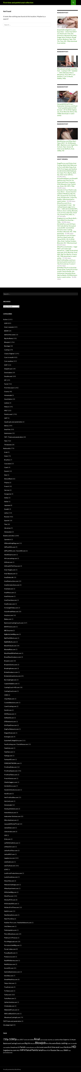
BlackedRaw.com (9, 649)
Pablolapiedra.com (10, 930)
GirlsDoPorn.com (10, 786)
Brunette (52, 1043)
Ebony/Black (8, 479)
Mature (6, 407)
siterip (61, 1050)
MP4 (22, 1050)
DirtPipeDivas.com (10, 725)
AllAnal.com (8, 562)
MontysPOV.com (9, 900)
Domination (8, 372)
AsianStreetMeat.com (11, 611)
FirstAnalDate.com (10, 767)
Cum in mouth (9, 357)
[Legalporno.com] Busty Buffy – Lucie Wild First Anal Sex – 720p (67, 220)
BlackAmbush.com (10, 646)
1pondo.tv (7, 539)
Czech (6, 467)
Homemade (8, 395)
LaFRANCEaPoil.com (11, 843)
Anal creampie (9, 327)
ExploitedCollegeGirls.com (13, 740)
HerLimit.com (8, 801)
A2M (5, 323)
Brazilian (7, 460)
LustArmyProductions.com (13, 873)
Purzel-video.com (10, 949)
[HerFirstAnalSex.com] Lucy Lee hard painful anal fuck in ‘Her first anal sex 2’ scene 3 (66, 262)
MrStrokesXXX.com (10, 903)
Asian (6, 456)
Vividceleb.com (9, 1006)
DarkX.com (8, 710)
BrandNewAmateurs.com (12, 657)
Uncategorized (8, 1025)
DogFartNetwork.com (11, 729)
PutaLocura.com (9, 957)
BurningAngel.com (10, 680)
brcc (47, 1043)
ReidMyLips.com (9, 964)
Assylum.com (8, 615)
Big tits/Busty (8, 338)
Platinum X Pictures (10, 938)
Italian (6, 501)
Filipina (6, 482)
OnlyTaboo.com (9, 926)
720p (6, 1039)
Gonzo (61, 1047)
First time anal (9, 388)
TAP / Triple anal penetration (13, 437)
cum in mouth (72, 1043)
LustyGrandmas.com (11, 877)
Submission (8, 433)
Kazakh (6, 509)
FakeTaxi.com (8, 752)
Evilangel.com (8, 737)
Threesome (7, 444)
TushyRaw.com (9, 998)
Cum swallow (8, 361)
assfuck (57, 1039)
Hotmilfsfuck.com (10, 812)
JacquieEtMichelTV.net (11, 824)
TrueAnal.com (8, 987)
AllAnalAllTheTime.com (12, 566)
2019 (28, 1039)
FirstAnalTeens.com (10, 774)
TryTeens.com (8, 991)
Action (5, 319)
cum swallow (6, 1047)
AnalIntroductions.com (11, 585)
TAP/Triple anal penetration (12, 1021)
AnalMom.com (9, 592)
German (6, 490)
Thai (5, 524)
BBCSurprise (8, 630)
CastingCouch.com (10, 691)
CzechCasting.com (10, 706)
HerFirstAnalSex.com (11, 797)
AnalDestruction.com (11, 581)
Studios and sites (8, 536)
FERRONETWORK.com (12, 763)
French (6, 486)
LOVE (6, 869)
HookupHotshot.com (11, 809)
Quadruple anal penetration (13, 422)
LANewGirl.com (9, 847)
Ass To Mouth (71, 1039)
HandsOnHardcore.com (12, 790)
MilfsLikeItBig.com (10, 892)
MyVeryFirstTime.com (11, 907)
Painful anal (8, 414)
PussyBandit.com (10, 953)
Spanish (6, 520)
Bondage (7, 346)
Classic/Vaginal (9, 353)
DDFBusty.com (9, 714)
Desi (5, 475)
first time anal (53, 1047)
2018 (25, 1039)
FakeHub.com (8, 748)
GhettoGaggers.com (10, 782)
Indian (6, 498)
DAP (5, 365)
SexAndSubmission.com (12, 972)
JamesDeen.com (9, 828)
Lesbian (6, 403)
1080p (13, 1039)
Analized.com (8, 589)
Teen (5, 441)
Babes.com (7, 619)
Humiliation (8, 399)
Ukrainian (7, 528)
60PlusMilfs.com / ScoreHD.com (15, 551)
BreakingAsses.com (10, 668)
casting (64, 1043)
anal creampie (43, 1039)
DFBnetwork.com (10, 721)
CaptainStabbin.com (11, 683)
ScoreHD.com (8, 968)
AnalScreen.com (9, 604)
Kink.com (7, 839)
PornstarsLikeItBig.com (12, 945)
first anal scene (42, 1047)
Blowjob (7, 342)
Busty (58, 1043)
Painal (28, 1050)
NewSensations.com (10, 915)
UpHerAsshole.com (10, 1002)
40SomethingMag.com (11, 543)
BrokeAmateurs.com (11, 672)
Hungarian (7, 494)
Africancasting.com (10, 558)
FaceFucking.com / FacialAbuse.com (16, 744)
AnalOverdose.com (10, 600)
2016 (18, 1039)
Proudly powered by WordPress (12, 1069)
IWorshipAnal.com (10, 820)
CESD (6, 695)
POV (48, 1050)
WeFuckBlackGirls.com (12, 1013)
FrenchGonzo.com (10, 778)
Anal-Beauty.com (9, 573)
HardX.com (8, 793)
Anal (37, 1039)
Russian (6, 517)
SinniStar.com (8, 976)
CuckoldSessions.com (11, 702)
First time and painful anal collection (18, 2)
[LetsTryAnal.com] (7, 1052)
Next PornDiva (9, 919)
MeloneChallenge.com (11, 885)
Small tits (7, 429)
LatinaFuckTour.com (11, 850)
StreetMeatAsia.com (11, 979)
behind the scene (9, 334)
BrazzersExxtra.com (10, 664)
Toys (69, 1050)
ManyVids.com (9, 881)
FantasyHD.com (9, 759)
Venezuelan (8, 532)
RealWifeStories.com (11, 960)
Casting (6, 350)
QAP (5, 418)
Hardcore (67, 1047)
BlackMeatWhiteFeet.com (12, 653)
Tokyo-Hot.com (9, 983)
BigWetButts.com (10, 642)
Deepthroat (8, 369)
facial (22, 1047)
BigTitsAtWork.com (10, 638)
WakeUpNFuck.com (10, 1010)
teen (66, 1050)
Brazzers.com (8, 661)
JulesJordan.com (9, 831)
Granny (6, 391)
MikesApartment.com (11, 888)
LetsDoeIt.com (9, 862)
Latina (6, 513)
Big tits (27, 1043)
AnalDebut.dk (8, 577)
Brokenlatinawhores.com (12, 676)
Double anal (8, 376)
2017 (22, 1039)
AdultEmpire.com (10, 554)
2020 (32, 1039)
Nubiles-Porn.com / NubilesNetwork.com (17, 922)
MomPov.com (8, 896)
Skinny (6, 426)
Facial (6, 384)
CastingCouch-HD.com (12, 687)
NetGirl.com (8, 911)
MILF (6, 410)
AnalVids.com (51, 1039)
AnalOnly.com (9, 596)
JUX (5, 835)
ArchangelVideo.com (11, 608)
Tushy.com (7, 995)
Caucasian (7, 463)
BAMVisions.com (10, 627)
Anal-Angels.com (9, 570)
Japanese (7, 505)
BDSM (6, 331)
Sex (58, 1050)
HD (74, 1047)
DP (5, 380)
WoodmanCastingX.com (12, 1017)
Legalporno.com (9, 858)
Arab (5, 452)
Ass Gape (63, 1039)
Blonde (33, 1043)
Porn (45, 1050)
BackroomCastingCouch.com (13, 623)
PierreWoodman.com (11, 934)
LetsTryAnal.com (9, 866)
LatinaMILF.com (9, 854)
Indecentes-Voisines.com (12, 816)
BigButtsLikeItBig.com (11, 634)
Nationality (7, 448)
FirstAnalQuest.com (10, 771)
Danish (6, 471)
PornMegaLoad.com (10, 941)
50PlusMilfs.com (9, 547)
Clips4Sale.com (9, 699)
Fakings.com (8, 756)
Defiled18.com (9, 718)
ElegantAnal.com (9, 733)
